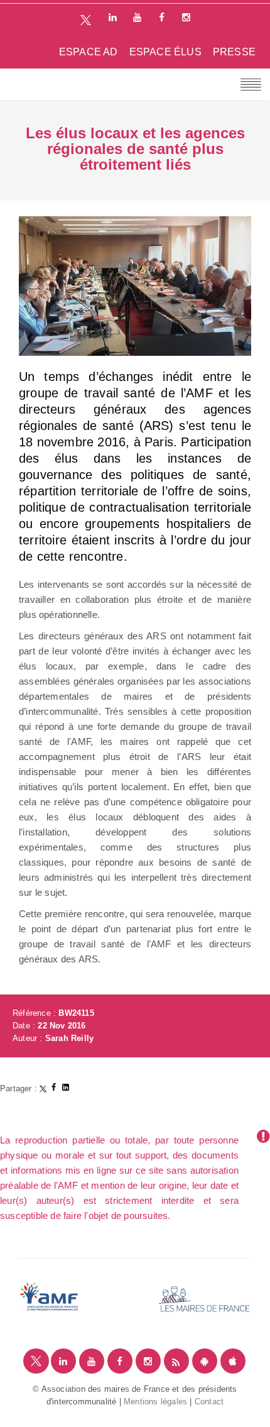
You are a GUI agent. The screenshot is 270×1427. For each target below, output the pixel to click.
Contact (209, 1401)
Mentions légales (155, 1401)
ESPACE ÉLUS (165, 52)
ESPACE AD (88, 52)
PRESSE (234, 52)
